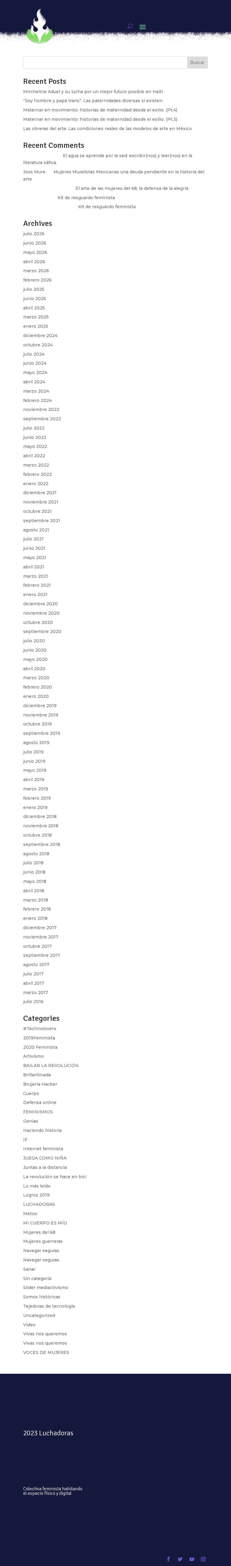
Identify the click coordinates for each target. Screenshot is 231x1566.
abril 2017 (33, 983)
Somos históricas (41, 1297)
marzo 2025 (36, 317)
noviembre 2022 (41, 409)
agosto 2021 (36, 530)
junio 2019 (34, 761)
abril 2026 (34, 261)
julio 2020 (34, 640)
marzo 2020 (36, 677)
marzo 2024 (36, 391)
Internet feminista (43, 1148)
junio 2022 (34, 437)
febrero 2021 (37, 585)
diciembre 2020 (40, 604)
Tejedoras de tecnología (49, 1306)
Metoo (30, 1213)
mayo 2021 (34, 557)
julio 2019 (33, 752)
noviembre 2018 (40, 826)
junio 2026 (34, 243)
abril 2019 (33, 779)
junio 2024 (34, 363)
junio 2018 (34, 872)
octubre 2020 (38, 622)
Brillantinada (37, 1075)
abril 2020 (34, 668)
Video (29, 1324)
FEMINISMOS (38, 1111)
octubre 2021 (37, 511)
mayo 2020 (35, 659)
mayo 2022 (35, 446)
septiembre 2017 (41, 955)
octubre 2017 (37, 946)
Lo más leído (37, 1186)
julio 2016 (33, 1001)
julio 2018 (33, 862)
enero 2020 (36, 696)
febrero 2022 (37, 474)
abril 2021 (33, 567)
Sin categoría (37, 1278)
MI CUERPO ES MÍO (45, 1223)
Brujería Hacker (40, 1084)
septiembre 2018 (41, 844)
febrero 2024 (37, 400)
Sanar (29, 1269)
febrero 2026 (37, 280)
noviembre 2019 (40, 715)
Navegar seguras (41, 1250)
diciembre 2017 (40, 927)
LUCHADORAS (39, 1204)
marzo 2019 (35, 789)
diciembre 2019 (40, 705)
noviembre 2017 (40, 937)
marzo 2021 (35, 576)
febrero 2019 (37, 798)
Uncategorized (39, 1315)
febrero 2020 (37, 687)
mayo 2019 (34, 770)
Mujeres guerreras (43, 1241)
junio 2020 (35, 650)
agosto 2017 (36, 964)
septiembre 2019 (41, 733)
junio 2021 (34, 548)
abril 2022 (34, 455)
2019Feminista (39, 1038)
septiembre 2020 (42, 631)
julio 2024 (34, 354)
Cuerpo (31, 1093)
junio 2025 (34, 298)
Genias (30, 1121)
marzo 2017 (35, 992)
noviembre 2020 (41, 613)
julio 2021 (33, 539)
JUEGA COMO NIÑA (44, 1158)
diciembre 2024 (40, 335)
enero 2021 (35, 594)
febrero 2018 (37, 909)
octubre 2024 (38, 345)
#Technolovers (39, 1028)
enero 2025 (35, 326)
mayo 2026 (35, 252)
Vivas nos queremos (45, 1333)
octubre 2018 (37, 835)
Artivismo (33, 1056)
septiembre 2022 (42, 418)
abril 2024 (34, 382)
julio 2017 (33, 974)
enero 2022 (35, 483)
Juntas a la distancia (45, 1167)
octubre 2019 (37, 724)
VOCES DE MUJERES (46, 1352)
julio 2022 (34, 428)
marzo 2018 (35, 900)
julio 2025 (33, 289)
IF (25, 1139)
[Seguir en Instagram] (203, 1559)
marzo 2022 (36, 465)
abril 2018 (33, 890)
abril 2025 (34, 308)
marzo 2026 (36, 270)
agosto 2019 (36, 742)
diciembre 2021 (40, 492)
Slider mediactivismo (45, 1287)
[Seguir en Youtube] (191, 1559)
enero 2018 (35, 918)
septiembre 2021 (41, 520)
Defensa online (40, 1102)
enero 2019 (35, 807)
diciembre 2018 (40, 816)
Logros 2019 (36, 1195)
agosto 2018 (36, 853)
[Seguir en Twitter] (180, 1559)
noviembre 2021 (40, 502)
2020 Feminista (40, 1047)
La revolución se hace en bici (54, 1176)
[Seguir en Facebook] (168, 1559)
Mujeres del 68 (39, 1232)
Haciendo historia (42, 1130)
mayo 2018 (34, 881)
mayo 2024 (35, 372)
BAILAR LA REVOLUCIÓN (51, 1065)
